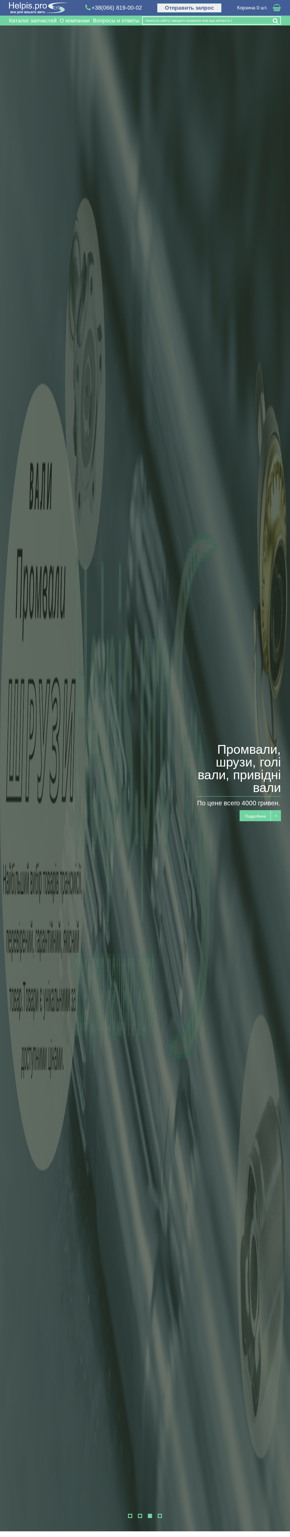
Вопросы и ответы (116, 21)
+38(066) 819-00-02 (116, 8)
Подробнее (255, 816)
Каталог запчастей (33, 21)
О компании (75, 21)
